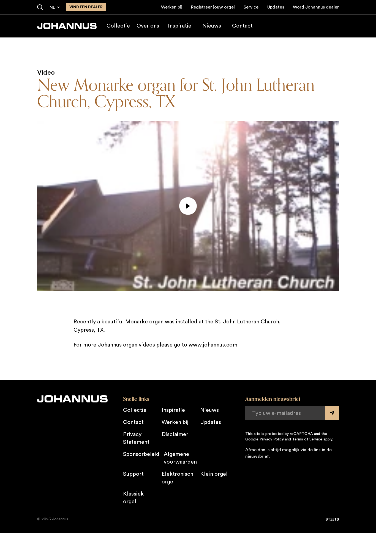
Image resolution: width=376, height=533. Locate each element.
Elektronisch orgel (177, 478)
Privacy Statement (136, 438)
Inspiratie (179, 26)
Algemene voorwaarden (180, 458)
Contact (242, 26)
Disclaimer (175, 434)
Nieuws (211, 26)
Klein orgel (214, 474)
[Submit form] (332, 413)
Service (251, 7)
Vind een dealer (86, 7)
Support (133, 474)
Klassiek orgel (133, 497)
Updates (275, 7)
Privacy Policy (272, 439)
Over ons (148, 26)
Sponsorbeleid (141, 454)
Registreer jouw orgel (213, 7)
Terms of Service (307, 439)
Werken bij (171, 7)
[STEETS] (332, 519)
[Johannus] (67, 26)
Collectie (118, 26)
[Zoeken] (40, 7)
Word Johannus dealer (316, 7)
